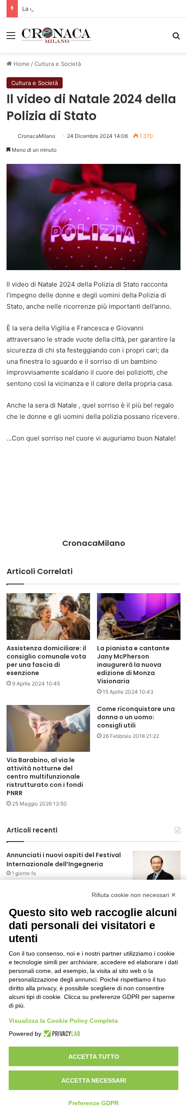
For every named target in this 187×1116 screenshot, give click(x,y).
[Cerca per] (176, 38)
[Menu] (11, 38)
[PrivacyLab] (60, 1033)
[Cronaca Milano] (56, 35)
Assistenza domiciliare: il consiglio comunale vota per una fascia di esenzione (46, 660)
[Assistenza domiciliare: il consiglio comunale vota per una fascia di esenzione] (48, 616)
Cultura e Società (57, 63)
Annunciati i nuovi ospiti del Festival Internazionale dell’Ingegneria (64, 859)
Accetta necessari (93, 1080)
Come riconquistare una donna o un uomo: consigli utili (136, 717)
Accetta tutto (93, 1056)
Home (21, 63)
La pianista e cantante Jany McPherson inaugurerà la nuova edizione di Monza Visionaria (133, 664)
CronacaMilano (36, 136)
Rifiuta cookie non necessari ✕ (134, 894)
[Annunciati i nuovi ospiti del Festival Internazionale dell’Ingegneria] (156, 867)
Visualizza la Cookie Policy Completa (63, 1020)
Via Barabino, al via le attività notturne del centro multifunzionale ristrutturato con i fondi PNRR (45, 776)
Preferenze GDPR (93, 1103)
